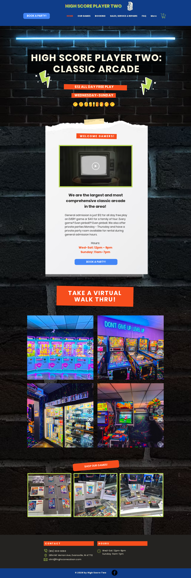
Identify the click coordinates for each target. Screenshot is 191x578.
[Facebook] (114, 573)
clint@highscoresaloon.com (65, 559)
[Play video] (95, 166)
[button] (164, 15)
